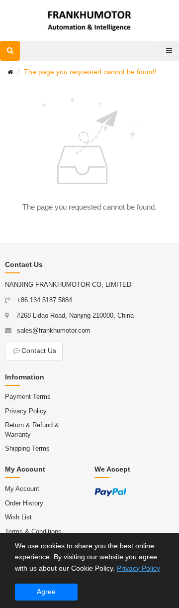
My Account (22, 488)
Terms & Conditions (33, 531)
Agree (46, 592)
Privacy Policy (26, 411)
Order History (24, 503)
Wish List (18, 517)
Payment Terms (28, 396)
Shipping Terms (27, 448)
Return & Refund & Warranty (32, 429)
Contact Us (38, 351)
